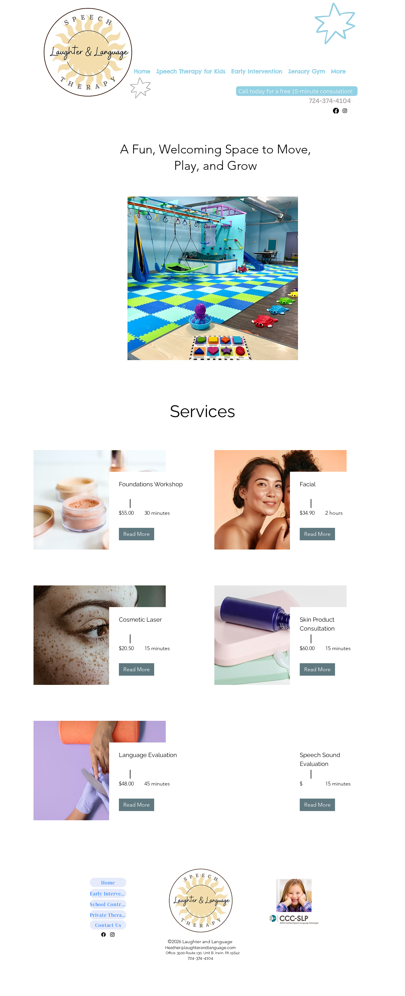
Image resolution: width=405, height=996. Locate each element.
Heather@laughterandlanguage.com (200, 947)
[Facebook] (336, 111)
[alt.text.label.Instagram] (345, 111)
